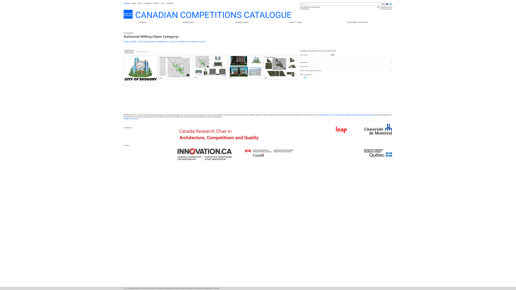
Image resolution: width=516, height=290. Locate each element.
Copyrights (147, 3)
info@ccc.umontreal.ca (131, 119)
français (127, 3)
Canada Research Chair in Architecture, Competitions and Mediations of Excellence (346, 115)
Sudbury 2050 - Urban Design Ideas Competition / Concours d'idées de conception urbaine (165, 41)
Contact (156, 3)
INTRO (134, 3)
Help (163, 3)
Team (139, 3)
